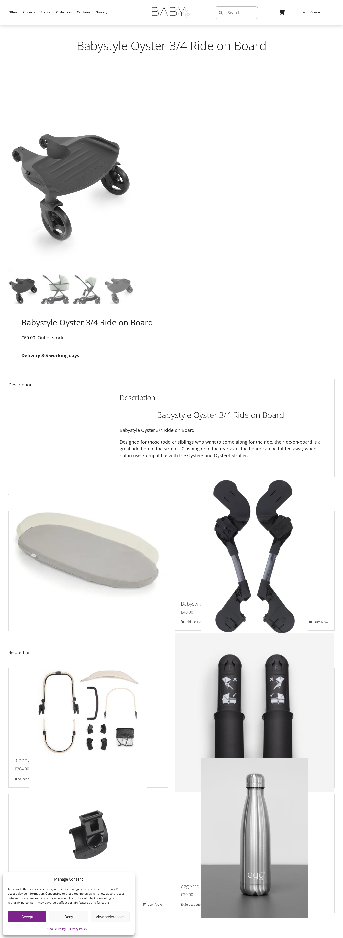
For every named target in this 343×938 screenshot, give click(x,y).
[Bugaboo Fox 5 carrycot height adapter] (254, 712)
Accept (27, 917)
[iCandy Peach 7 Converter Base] (88, 712)
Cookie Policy (56, 929)
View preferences (110, 917)
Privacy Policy (77, 929)
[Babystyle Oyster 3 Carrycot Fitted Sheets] (88, 555)
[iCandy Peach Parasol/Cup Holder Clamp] (88, 838)
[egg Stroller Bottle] (254, 838)
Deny (68, 917)
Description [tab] (20, 385)
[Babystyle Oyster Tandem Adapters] (254, 555)
